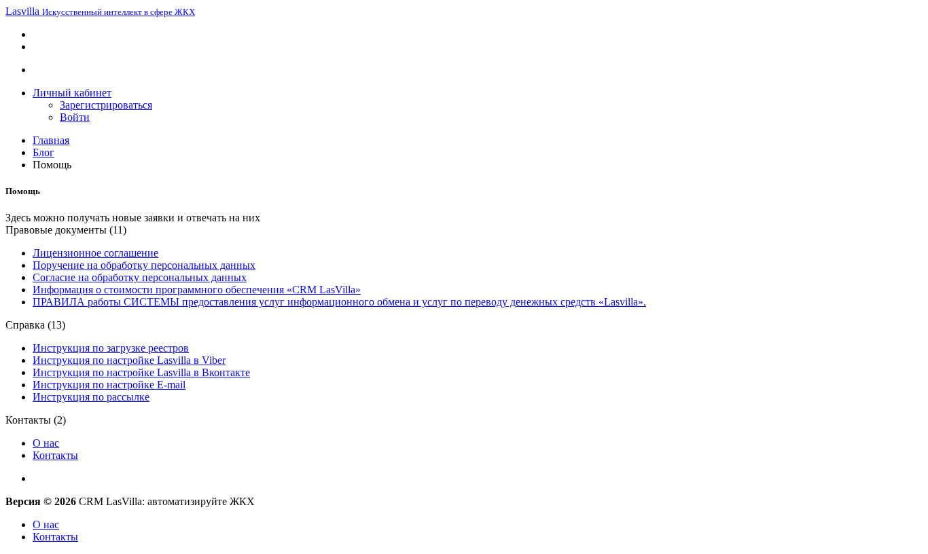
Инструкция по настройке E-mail (109, 384)
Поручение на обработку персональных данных (144, 265)
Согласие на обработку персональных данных (140, 277)
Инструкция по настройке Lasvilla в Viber (129, 360)
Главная (51, 140)
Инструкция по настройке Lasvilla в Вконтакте (141, 372)
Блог (43, 152)
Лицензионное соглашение (95, 253)
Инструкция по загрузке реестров (111, 348)
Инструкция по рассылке (91, 397)
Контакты (55, 455)
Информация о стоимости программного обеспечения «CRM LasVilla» (197, 289)
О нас (46, 443)
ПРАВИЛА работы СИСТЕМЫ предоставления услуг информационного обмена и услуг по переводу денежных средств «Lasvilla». (339, 302)
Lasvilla (100, 11)
